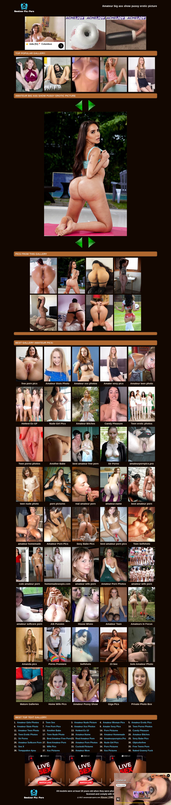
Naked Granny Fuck (143, 750)
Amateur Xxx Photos (84, 726)
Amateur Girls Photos (28, 722)
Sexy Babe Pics (141, 738)
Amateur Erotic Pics (141, 722)
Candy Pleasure (141, 730)
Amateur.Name (82, 734)
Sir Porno (23, 738)
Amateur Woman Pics (114, 722)
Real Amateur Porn (85, 738)
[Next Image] (92, 111)
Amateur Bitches (141, 734)
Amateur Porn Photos (86, 742)
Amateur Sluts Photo (27, 726)
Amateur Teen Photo (28, 730)
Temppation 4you (27, 750)
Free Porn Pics (53, 726)
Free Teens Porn (141, 746)
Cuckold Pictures (84, 746)
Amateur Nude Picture (85, 722)
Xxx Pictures (53, 750)
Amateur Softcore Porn (30, 742)
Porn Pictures (111, 730)
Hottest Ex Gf (82, 730)
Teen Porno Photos (142, 726)
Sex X (21, 746)
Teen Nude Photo (56, 734)
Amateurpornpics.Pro (115, 738)
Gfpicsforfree (139, 742)
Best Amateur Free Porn (59, 738)
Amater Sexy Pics (112, 726)
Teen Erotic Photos (28, 734)
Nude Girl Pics (111, 742)
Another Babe (54, 730)
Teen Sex (50, 722)
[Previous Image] (79, 111)
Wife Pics (51, 746)
